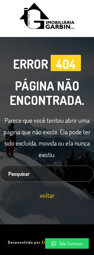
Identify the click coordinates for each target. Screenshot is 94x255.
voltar (47, 195)
